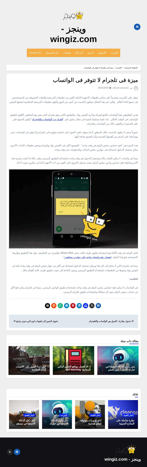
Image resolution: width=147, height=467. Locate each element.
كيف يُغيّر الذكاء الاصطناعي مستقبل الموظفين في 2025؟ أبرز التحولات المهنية (24, 425)
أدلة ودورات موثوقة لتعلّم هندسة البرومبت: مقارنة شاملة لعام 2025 (90, 425)
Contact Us (35, 53)
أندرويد (90, 53)
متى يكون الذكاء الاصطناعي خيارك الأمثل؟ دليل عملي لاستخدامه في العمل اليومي (120, 369)
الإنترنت (114, 53)
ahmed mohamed (121, 88)
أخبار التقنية (128, 415)
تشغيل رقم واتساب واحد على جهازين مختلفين (87, 257)
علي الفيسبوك (52, 53)
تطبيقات (67, 53)
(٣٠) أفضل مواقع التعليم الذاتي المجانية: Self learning (74, 368)
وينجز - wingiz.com (123, 459)
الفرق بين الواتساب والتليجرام (47, 119)
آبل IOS (79, 53)
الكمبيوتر (102, 53)
